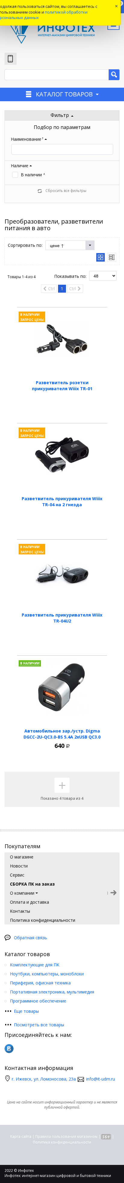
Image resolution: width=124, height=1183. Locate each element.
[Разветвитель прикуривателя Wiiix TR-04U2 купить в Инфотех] (62, 571)
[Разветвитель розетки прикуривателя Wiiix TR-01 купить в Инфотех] (62, 339)
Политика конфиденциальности (62, 1142)
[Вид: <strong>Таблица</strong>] (111, 257)
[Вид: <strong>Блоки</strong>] (100, 257)
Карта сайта (20, 1136)
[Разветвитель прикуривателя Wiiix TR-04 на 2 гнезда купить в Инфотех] (62, 455)
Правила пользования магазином (66, 1136)
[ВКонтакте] (9, 1048)
